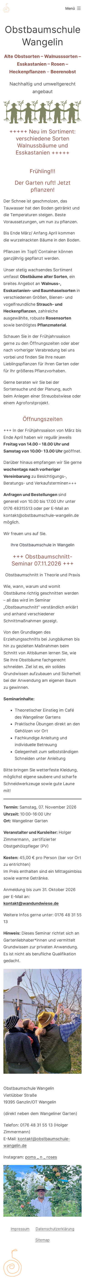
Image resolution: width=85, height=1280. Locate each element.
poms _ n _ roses (41, 1157)
